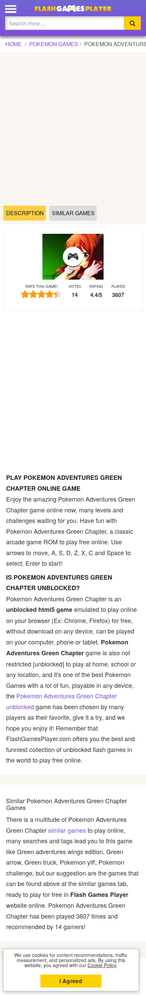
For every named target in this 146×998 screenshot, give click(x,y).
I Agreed (70, 981)
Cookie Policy (102, 965)
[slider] (41, 294)
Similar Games (73, 213)
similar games (67, 830)
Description (25, 213)
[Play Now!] (73, 257)
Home (13, 44)
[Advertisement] (73, 129)
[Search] (132, 23)
